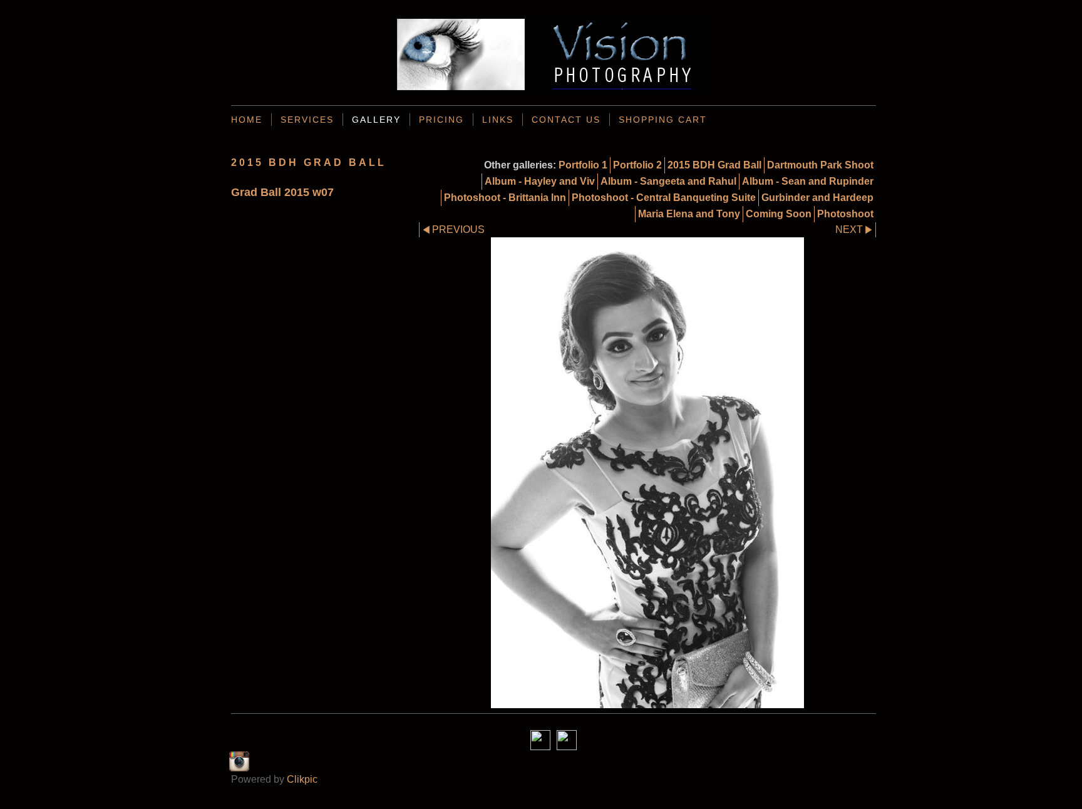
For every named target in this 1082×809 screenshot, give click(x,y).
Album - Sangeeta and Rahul (668, 181)
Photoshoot (845, 214)
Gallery (376, 120)
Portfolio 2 (637, 165)
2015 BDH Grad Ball (714, 165)
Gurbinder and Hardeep (817, 197)
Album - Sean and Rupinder (807, 181)
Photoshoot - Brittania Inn (505, 197)
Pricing (441, 120)
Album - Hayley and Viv (540, 181)
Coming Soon (779, 214)
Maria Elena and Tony (689, 214)
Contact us (566, 120)
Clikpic (302, 779)
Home (246, 120)
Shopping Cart (663, 120)
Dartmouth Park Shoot (820, 165)
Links (497, 120)
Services (307, 120)
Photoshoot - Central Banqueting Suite (664, 197)
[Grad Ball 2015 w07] (647, 472)
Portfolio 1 (583, 165)
